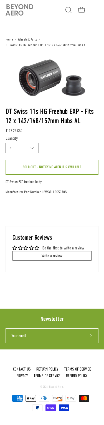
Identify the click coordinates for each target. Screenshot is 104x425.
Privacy (22, 375)
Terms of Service (77, 369)
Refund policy (77, 375)
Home (9, 39)
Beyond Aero (56, 387)
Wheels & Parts (27, 39)
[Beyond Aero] (19, 10)
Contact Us (22, 369)
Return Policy (47, 369)
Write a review (52, 255)
